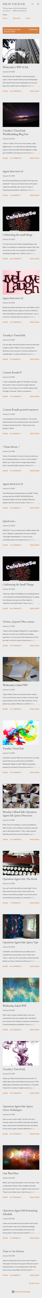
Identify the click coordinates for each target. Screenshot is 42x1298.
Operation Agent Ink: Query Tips (20, 942)
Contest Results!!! (12, 372)
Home (5, 18)
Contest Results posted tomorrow (20, 409)
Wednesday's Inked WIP (15, 685)
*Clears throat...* (11, 446)
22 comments (15, 1030)
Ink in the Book (14, 4)
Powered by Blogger (22, 1292)
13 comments (15, 396)
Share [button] (5, 91)
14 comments (15, 91)
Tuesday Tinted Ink (13, 748)
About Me (16, 18)
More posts (34, 1283)
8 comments (15, 359)
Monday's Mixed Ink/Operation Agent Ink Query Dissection (20, 813)
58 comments (15, 772)
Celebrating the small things (17, 234)
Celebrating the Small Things (18, 584)
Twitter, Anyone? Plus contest (18, 621)
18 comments (15, 646)
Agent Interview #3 (13, 171)
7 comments (15, 903)
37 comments (15, 709)
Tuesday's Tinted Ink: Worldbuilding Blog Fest (15, 132)
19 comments (15, 839)
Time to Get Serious (13, 1251)
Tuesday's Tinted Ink (14, 335)
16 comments (15, 322)
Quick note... (9, 521)
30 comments (15, 259)
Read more (34, 91)
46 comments (15, 608)
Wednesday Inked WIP (14, 1005)
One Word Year (10, 1173)
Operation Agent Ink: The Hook (20, 879)
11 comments (15, 158)
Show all (33, 29)
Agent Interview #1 (13, 484)
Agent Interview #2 (13, 298)
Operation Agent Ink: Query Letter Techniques (18, 1108)
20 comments (15, 966)
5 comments (15, 195)
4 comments (15, 1238)
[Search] (32, 4)
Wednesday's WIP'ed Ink (15, 67)
